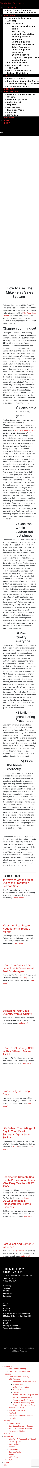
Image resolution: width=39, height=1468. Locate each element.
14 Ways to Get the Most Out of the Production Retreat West (18, 883)
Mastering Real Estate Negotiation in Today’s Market (16, 928)
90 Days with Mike (17, 63)
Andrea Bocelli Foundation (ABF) (16, 1313)
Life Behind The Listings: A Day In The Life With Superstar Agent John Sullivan (19, 1133)
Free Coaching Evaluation (21, 13)
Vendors (11, 112)
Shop (7, 123)
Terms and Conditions (12, 1328)
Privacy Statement (10, 1325)
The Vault (12, 68)
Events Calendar (16, 78)
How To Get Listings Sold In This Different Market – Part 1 (18, 1051)
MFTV (15, 1146)
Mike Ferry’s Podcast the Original (22, 1439)
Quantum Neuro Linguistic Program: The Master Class (25, 57)
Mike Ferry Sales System (25, 430)
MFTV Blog (13, 115)
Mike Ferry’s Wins (17, 99)
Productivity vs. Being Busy (16, 1093)
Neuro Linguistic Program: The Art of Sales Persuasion (23, 44)
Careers (6, 1308)
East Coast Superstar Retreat (21, 1426)
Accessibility (8, 1320)
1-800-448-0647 (10, 1281)
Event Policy (8, 1323)
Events (8, 76)
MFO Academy (15, 23)
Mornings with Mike (18, 65)
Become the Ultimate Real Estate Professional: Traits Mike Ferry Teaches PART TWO (19, 1181)
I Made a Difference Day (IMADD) (17, 1316)
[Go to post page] (20, 1117)
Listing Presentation (23, 34)
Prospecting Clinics (18, 86)
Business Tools (16, 110)
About (8, 120)
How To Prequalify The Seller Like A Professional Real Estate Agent (18, 968)
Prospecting (18, 31)
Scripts (9, 89)
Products (7, 1296)
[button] (1, 1363)
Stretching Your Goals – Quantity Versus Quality (17, 1012)
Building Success (21, 37)
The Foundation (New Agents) (21, 1376)
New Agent (18, 39)
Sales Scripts (14, 102)
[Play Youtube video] (19, 954)
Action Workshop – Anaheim (20, 1428)
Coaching (10, 7)
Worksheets (13, 107)
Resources (11, 91)
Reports (11, 105)
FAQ (4, 1305)
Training (9, 15)
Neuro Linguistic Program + (24, 1400)
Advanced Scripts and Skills (24, 1382)
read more (18, 898)
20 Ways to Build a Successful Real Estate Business (17, 1204)
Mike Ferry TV (24, 978)
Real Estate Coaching (19, 10)
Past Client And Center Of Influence (18, 1245)
